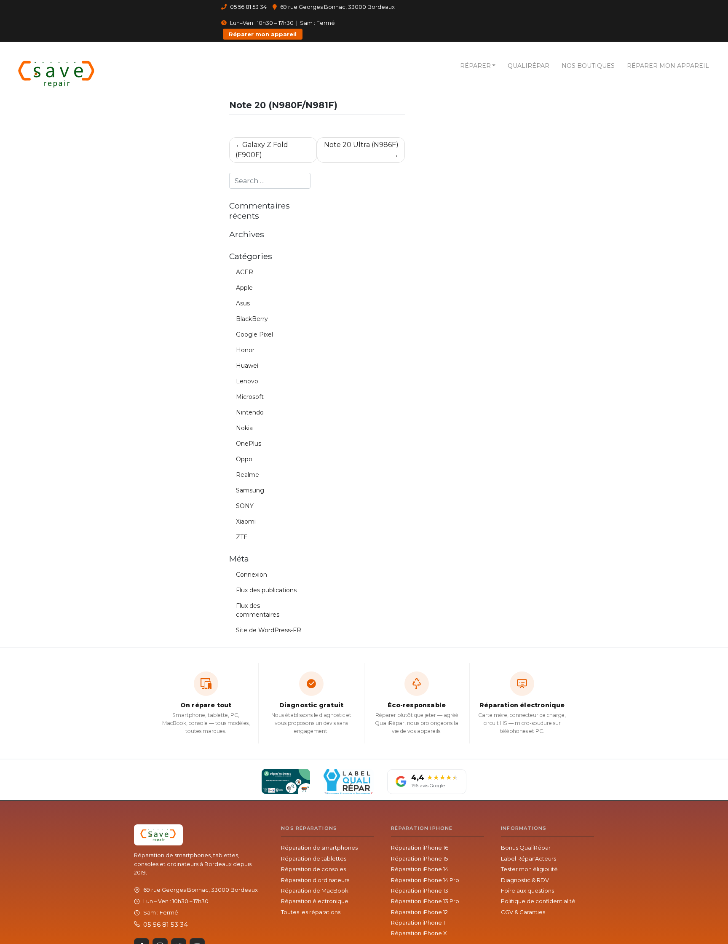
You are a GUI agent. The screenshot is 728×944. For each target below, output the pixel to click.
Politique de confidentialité (538, 901)
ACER (244, 272)
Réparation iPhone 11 (419, 922)
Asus (243, 303)
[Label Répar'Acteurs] (286, 781)
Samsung (250, 490)
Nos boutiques (588, 66)
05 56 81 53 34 (248, 6)
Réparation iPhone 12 (419, 912)
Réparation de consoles (313, 869)
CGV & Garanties (523, 912)
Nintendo (250, 412)
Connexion (251, 574)
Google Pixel (254, 334)
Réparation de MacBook (314, 890)
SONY (245, 506)
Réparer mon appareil (263, 34)
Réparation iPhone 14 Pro (425, 880)
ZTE (242, 537)
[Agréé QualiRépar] (349, 781)
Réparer (475, 66)
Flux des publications (266, 590)
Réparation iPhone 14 (419, 869)
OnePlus (248, 443)
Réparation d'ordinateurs (315, 880)
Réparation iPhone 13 (419, 890)
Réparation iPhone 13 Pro (425, 901)
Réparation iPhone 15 (419, 858)
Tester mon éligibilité (529, 869)
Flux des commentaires (257, 610)
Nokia (244, 428)
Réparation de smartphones (319, 847)
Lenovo (247, 381)
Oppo (244, 459)
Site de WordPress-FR (268, 630)
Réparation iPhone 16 (419, 847)
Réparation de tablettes (313, 858)
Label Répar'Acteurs (528, 858)
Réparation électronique (314, 901)
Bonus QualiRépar (526, 847)
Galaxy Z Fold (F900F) (262, 150)
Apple (244, 287)
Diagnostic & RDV (525, 880)
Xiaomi (246, 521)
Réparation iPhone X (419, 933)
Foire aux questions (527, 890)
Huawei (247, 365)
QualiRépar (528, 66)
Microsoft (250, 397)
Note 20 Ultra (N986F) (361, 145)
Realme (247, 475)
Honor (245, 350)
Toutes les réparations (310, 912)
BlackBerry (252, 319)
